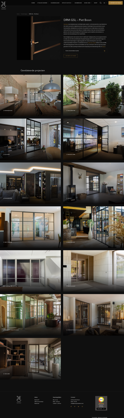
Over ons (87, 2)
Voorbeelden (55, 2)
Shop (95, 2)
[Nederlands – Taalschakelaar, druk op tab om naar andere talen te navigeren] (105, 3)
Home (33, 2)
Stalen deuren (42, 2)
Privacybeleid (94, 417)
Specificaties (66, 2)
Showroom (78, 2)
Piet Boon (66, 24)
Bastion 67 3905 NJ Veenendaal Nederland (38, 401)
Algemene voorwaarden (102, 417)
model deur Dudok (92, 42)
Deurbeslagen (24, 14)
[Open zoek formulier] (100, 3)
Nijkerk (103, 46)
